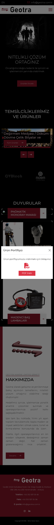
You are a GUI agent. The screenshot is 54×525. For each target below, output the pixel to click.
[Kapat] (50, 250)
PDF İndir (27, 273)
